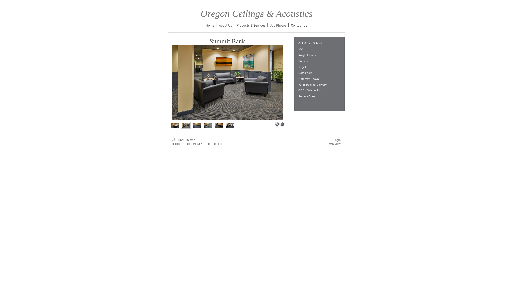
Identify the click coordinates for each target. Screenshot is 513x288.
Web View (334, 144)
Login (337, 140)
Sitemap (190, 140)
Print (179, 140)
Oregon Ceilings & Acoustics (257, 13)
